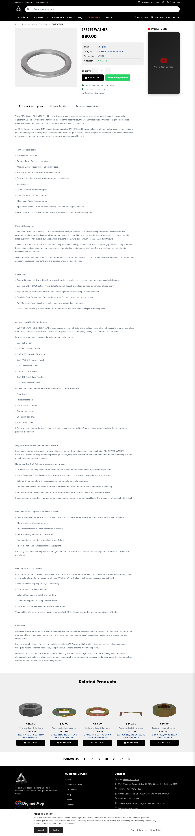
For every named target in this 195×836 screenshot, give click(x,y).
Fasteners (43, 24)
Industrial (57, 17)
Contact (109, 17)
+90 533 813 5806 (133, 789)
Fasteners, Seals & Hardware (110, 51)
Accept (41, 830)
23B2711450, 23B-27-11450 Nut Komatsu (31, 736)
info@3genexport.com (150, 2)
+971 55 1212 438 (131, 798)
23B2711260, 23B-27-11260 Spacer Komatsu (64, 736)
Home (17, 24)
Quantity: (86, 71)
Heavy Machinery (29, 24)
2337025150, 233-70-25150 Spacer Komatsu (97, 736)
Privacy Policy (21, 791)
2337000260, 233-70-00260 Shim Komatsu (131, 736)
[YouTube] (106, 759)
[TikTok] (121, 759)
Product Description (32, 106)
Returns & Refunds (42, 788)
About (70, 17)
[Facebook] (84, 759)
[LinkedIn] (114, 759)
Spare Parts (40, 17)
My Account (142, 17)
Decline (56, 830)
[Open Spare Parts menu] (49, 17)
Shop (69, 779)
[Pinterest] (129, 759)
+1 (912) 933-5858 (172, 2)
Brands (21, 17)
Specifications (60, 106)
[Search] (28, 9)
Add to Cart (94, 77)
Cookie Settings (37, 791)
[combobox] (105, 9)
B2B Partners (93, 17)
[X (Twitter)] (99, 759)
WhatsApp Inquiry (119, 77)
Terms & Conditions (23, 788)
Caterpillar (102, 47)
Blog (80, 17)
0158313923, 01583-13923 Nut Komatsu (164, 736)
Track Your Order (162, 17)
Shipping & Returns (89, 106)
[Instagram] (92, 759)
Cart (178, 17)
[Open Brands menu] (28, 17)
